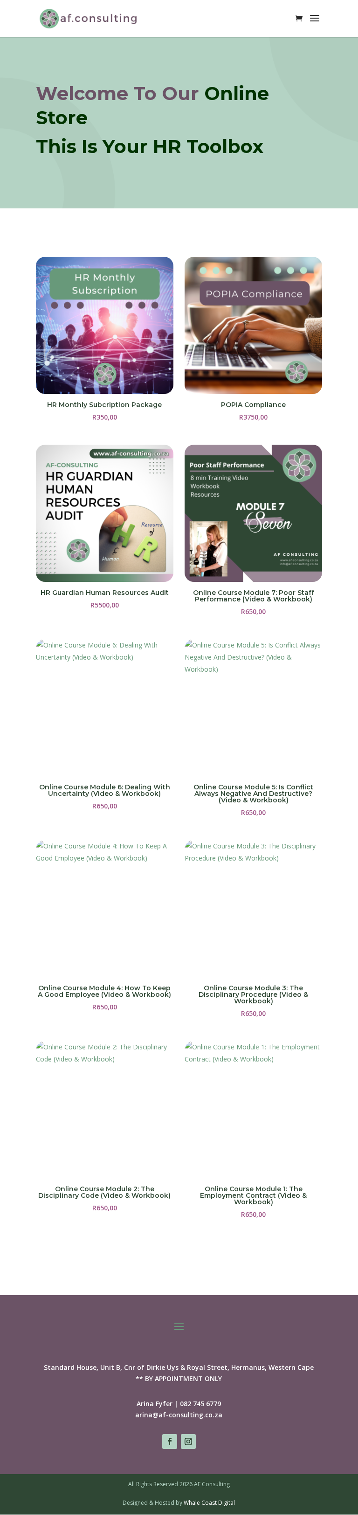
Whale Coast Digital (209, 1503)
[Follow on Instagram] (188, 1441)
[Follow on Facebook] (169, 1441)
